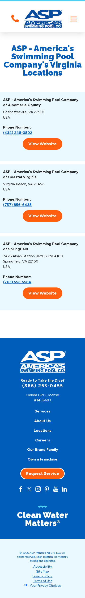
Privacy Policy (42, 576)
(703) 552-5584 (17, 282)
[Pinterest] (47, 489)
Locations (42, 430)
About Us (42, 421)
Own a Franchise (42, 459)
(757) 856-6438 (17, 204)
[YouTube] (55, 489)
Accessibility (42, 566)
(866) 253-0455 (42, 385)
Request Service (42, 473)
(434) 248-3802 (17, 132)
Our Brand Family (42, 449)
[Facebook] (20, 489)
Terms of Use (42, 581)
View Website (42, 143)
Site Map (42, 571)
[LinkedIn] (64, 489)
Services (43, 411)
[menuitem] (43, 411)
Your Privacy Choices (45, 585)
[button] (73, 19)
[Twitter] (29, 489)
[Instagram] (38, 489)
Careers (42, 440)
